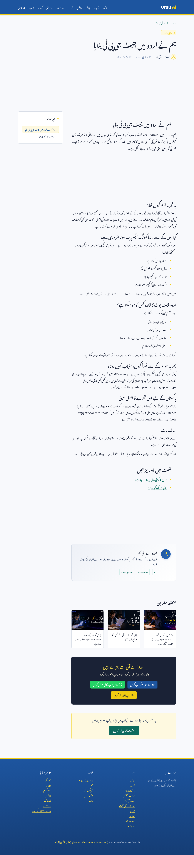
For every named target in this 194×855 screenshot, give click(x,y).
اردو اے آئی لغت (127, 805)
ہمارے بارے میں (85, 780)
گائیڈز (96, 7)
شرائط (56, 842)
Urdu (168, 7)
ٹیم (92, 785)
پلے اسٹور (47, 805)
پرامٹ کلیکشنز (129, 795)
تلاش (20, 7)
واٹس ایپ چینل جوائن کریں (105, 684)
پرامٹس (79, 7)
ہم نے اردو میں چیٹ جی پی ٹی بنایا (39, 129)
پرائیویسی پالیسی (66, 842)
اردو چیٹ (129, 821)
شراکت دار (88, 790)
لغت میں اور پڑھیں (45, 136)
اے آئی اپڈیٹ (161, 22)
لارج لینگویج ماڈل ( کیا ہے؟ (151, 479)
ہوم (174, 22)
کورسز (40, 7)
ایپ (31, 7)
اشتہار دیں (88, 795)
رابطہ (91, 800)
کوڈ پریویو (131, 826)
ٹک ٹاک (47, 800)
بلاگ (105, 7)
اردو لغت (61, 7)
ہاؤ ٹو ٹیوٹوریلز (130, 790)
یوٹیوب (48, 785)
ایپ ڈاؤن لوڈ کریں (122, 695)
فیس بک (47, 780)
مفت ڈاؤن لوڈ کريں (123, 730)
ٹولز (70, 7)
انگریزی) (41, 810)
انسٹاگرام (47, 790)
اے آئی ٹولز (129, 800)
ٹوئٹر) (48, 795)
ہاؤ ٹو (88, 7)
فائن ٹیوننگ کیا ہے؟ (157, 487)
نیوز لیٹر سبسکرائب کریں (140, 684)
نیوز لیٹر (49, 7)
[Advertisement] (97, 90)
